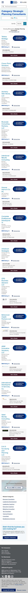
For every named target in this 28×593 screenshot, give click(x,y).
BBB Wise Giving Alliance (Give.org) (11, 572)
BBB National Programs (8, 573)
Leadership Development (9, 502)
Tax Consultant (7, 511)
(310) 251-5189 (13, 367)
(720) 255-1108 (12, 430)
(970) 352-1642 (6, 201)
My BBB (24, 2)
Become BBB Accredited (14, 488)
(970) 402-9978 (6, 142)
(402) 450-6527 (6, 172)
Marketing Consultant (8, 509)
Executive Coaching (8, 507)
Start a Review (5, 552)
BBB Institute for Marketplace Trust (11, 570)
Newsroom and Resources (9, 564)
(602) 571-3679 (5, 108)
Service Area (16, 47)
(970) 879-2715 (5, 466)
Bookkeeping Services (9, 519)
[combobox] (21, 23)
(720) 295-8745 (13, 299)
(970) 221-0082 (6, 78)
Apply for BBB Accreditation (9, 563)
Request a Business (10, 538)
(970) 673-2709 (6, 234)
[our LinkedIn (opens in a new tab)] (6, 577)
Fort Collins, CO (15, 32)
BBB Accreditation (7, 561)
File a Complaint (6, 553)
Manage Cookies (21, 590)
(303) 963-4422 (13, 331)
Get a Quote (14, 55)
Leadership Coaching (8, 504)
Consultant (6, 516)
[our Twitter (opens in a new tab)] (3, 577)
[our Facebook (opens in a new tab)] (9, 577)
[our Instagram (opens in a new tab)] (12, 577)
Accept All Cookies (8, 590)
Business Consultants (8, 499)
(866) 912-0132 (13, 399)
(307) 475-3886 (6, 263)
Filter (15, 18)
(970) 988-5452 (6, 50)
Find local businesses (11, 6)
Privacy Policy (18, 584)
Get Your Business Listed (8, 560)
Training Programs (8, 514)
